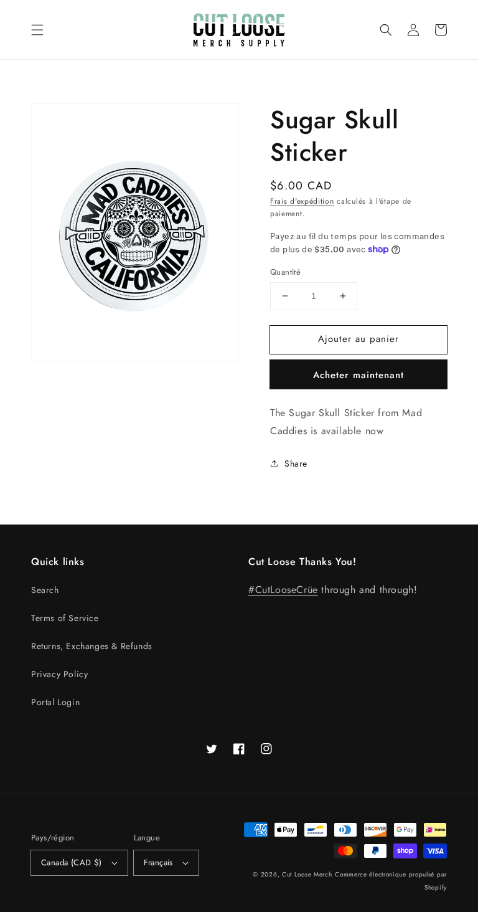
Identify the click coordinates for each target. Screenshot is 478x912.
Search (45, 590)
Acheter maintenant (358, 375)
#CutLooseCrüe (283, 589)
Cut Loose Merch (307, 874)
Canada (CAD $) (71, 862)
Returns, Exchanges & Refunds (91, 646)
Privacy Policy (59, 674)
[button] (37, 30)
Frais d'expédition (302, 201)
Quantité (285, 272)
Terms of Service (65, 618)
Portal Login (55, 702)
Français (158, 862)
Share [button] (295, 463)
